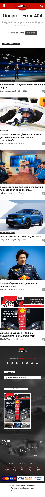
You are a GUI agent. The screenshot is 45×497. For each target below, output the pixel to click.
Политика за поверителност (22, 488)
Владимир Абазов (8, 91)
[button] (41, 6)
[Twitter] (32, 363)
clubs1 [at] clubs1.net (27, 359)
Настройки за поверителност (23, 491)
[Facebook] (8, 363)
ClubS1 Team (6, 339)
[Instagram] (12, 363)
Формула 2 (4, 130)
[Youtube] (37, 363)
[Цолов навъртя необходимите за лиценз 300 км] (22, 263)
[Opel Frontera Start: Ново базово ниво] (22, 217)
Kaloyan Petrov (6, 143)
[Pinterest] (22, 363)
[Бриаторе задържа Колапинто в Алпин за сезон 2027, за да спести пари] (22, 167)
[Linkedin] (17, 363)
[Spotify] (27, 363)
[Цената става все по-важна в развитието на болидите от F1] (22, 313)
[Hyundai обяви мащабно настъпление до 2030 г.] (22, 65)
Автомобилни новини (8, 80)
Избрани (3, 183)
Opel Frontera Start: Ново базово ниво (20, 236)
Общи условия (32, 485)
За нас (11, 485)
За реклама (20, 485)
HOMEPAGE (31, 33)
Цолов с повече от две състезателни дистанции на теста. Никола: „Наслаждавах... (21, 137)
